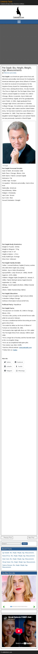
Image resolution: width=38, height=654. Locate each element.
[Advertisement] (19, 44)
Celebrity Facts (6, 1)
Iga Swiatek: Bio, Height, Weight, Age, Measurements (18, 553)
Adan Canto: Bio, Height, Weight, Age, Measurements (18, 559)
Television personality (10, 73)
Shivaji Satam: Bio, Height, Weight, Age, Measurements (18, 562)
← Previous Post (7, 537)
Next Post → (32, 537)
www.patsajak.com (25, 347)
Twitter (15, 350)
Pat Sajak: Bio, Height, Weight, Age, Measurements (16, 69)
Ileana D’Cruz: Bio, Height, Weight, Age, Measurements (18, 556)
